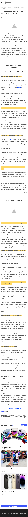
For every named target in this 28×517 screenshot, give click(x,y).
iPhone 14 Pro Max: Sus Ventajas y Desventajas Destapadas (13, 492)
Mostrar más (23, 425)
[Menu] (2, 2)
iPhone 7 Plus (11, 139)
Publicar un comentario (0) (14, 506)
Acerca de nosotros (12, 511)
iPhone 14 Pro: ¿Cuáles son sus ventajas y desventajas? (12, 469)
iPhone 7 (19, 87)
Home (5, 511)
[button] (26, 2)
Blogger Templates (10, 513)
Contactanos (21, 511)
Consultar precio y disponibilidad (14, 59)
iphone (5, 7)
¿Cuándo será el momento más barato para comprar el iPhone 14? (12, 446)
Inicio (2, 7)
